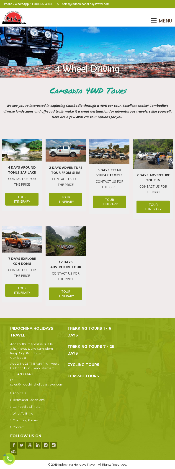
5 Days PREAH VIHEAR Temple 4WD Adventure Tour (109, 172)
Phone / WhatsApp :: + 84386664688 (27, 4)
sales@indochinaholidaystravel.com (86, 4)
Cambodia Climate (27, 406)
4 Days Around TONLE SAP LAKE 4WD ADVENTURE (21, 170)
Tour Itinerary (22, 199)
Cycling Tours (83, 365)
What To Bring (23, 413)
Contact (19, 427)
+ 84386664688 (24, 374)
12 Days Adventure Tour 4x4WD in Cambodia (65, 264)
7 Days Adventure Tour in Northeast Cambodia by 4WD (153, 177)
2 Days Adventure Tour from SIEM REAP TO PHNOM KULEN (65, 170)
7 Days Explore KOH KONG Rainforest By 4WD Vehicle (22, 261)
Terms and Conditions (28, 400)
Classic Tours (83, 376)
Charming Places (25, 420)
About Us (19, 393)
